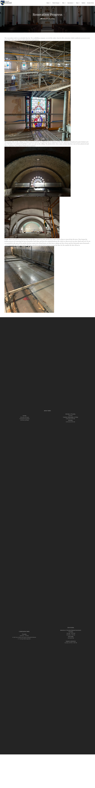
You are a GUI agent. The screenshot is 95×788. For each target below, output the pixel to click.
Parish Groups (56, 3)
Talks (63, 3)
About (48, 3)
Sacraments (70, 3)
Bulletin (83, 3)
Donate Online (90, 3)
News (77, 3)
